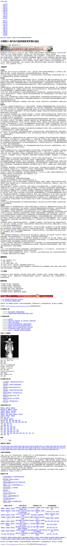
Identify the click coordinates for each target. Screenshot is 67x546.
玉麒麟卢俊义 (25, 507)
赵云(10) (27, 449)
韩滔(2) (52, 446)
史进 (25, 509)
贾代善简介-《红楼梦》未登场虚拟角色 (12, 384)
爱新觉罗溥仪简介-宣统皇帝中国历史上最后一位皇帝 (21, 313)
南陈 (14, 428)
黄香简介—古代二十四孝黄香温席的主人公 (13, 484)
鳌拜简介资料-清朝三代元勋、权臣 (11, 395)
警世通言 (57, 518)
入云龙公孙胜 (19, 514)
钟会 (13, 534)
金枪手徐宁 (24, 526)
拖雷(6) (24, 446)
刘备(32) (20, 449)
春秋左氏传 (56, 530)
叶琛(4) (57, 449)
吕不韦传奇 (33, 523)
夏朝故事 (10, 537)
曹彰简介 (13, 530)
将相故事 (33, 539)
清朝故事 (23, 539)
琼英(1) (58, 446)
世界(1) (5, 446)
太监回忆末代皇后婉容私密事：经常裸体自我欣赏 (20, 324)
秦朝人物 (5, 11)
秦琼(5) (52, 447)
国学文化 (60, 539)
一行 (18, 128)
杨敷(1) (24, 447)
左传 (52, 531)
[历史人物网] (4, 1)
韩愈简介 (32, 520)
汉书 (54, 511)
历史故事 (5, 35)
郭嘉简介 (3, 510)
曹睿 (11, 534)
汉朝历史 (15, 409)
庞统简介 (12, 523)
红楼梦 (51, 507)
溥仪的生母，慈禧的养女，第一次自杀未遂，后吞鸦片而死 (22, 320)
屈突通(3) (35, 447)
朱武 (24, 525)
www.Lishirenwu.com (13, 544)
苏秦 (34, 526)
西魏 (11, 430)
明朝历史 (8, 415)
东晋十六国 (12, 426)
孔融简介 (3, 530)
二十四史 (47, 511)
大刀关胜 (23, 510)
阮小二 (23, 522)
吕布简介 (3, 514)
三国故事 (41, 537)
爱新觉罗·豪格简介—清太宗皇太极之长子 (12, 392)
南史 (53, 527)
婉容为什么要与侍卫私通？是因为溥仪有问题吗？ (20, 325)
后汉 (14, 431)
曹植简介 (3, 521)
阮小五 (21, 525)
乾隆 (38, 111)
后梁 (5, 431)
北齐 (14, 430)
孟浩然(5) (62, 447)
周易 (52, 530)
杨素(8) (27, 447)
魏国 (22, 422)
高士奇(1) (12, 446)
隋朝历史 (3, 412)
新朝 (8, 423)
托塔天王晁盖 (19, 523)
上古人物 (5, 4)
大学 (53, 534)
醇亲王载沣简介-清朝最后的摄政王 (13, 300)
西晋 (5, 426)
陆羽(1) (2, 446)
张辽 (2, 534)
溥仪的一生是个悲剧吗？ (14, 322)
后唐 (8, 431)
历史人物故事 (49, 539)
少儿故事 (43, 539)
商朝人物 (5, 7)
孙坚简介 (8, 521)
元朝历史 (3, 415)
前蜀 (5, 433)
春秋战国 (5, 10)
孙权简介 (13, 508)
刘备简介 (8, 508)
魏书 (48, 524)
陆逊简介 (3, 523)
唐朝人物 (5, 22)
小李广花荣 (24, 517)
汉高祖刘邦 (41, 533)
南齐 (8, 428)
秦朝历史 (10, 409)
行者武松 (25, 514)
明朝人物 (5, 28)
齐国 (7, 420)
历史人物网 (3, 37)
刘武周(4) (48, 447)
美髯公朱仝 (18, 533)
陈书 (58, 521)
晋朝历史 (8, 411)
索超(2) (4, 447)
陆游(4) (4, 449)
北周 (17, 430)
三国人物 (5, 15)
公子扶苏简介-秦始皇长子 (9, 498)
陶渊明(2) (8, 449)
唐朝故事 (62, 537)
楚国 (19, 420)
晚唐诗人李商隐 (33, 517)
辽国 (7, 414)
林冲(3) (61, 446)
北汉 (33, 433)
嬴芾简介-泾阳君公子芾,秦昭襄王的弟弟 (12, 501)
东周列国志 (52, 514)
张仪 (31, 526)
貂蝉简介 (8, 523)
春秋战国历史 (4, 409)
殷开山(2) (39, 447)
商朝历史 (8, 408)
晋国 (13, 420)
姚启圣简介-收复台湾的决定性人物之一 (12, 387)
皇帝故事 (28, 539)
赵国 (19, 422)
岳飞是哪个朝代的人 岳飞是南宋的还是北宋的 (13, 476)
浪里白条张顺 (23, 512)
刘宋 (5, 428)
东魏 (8, 430)
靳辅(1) (20, 446)
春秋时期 (6, 419)
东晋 (8, 426)
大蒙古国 (20, 414)
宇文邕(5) (16, 447)
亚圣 (15, 228)
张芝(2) (58, 447)
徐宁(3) (44, 446)
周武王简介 (5, 490)
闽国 (20, 433)
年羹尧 (36, 533)
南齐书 (52, 521)
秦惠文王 (38, 523)
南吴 (11, 433)
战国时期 (11, 419)
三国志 (57, 511)
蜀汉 (8, 425)
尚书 (46, 530)
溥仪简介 (11, 319)
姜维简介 (3, 527)
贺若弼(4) (8, 447)
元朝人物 (5, 27)
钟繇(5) (55, 447)
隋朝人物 (5, 20)
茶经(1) (8, 446)
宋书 (49, 521)
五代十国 (5, 24)
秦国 (16, 420)
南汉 (27, 433)
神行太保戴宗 (19, 520)
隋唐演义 (47, 514)
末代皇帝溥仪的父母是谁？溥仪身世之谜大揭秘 (19, 328)
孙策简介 (8, 525)
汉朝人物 (5, 13)
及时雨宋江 (18, 507)
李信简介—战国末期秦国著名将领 (11, 495)
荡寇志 (55, 524)
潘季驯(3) (17, 446)
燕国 (16, 422)
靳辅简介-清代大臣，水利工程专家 (11, 398)
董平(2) (41, 446)
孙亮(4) (43, 449)
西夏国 (10, 414)
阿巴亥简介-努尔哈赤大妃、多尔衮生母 (14, 299)
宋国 (10, 420)
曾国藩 (32, 533)
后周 (17, 431)
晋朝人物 (5, 16)
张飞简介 (13, 514)
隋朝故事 (57, 537)
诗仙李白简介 (34, 514)
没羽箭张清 (24, 528)
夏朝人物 (5, 5)
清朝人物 (5, 30)
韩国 (26, 422)
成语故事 (38, 539)
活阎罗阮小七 (26, 523)
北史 (56, 527)
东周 (8, 417)
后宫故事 (55, 539)
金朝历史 (15, 414)
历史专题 (5, 33)
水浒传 (55, 507)
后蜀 (8, 433)
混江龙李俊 (25, 520)
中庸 (56, 534)
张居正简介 (33, 507)
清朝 (12, 189)
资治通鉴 (47, 518)
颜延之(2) (16, 449)
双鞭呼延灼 (18, 517)
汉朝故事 (36, 537)
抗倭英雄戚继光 (34, 530)
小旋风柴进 (18, 530)
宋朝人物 (5, 25)
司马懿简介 (3, 517)
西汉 (5, 423)
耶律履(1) (37, 446)
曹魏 (5, 425)
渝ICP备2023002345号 (42, 544)
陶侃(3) (12, 449)
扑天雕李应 (24, 530)
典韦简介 (13, 527)
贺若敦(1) (31, 447)
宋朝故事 (8, 539)
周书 (48, 527)
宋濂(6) (51, 449)
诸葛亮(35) (31, 449)
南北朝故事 (51, 537)
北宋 (8, 434)
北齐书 (51, 524)
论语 (48, 534)
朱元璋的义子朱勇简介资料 (9, 493)
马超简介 (8, 527)
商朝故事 (15, 537)
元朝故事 (13, 539)
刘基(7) (54, 449)
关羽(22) (24, 449)
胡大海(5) (47, 449)
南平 (30, 433)
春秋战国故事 (26, 537)
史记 (51, 511)
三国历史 (3, 411)
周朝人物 (5, 8)
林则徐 (37, 526)
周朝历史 (13, 408)
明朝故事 (18, 539)
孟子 (51, 534)
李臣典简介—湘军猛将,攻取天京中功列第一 (13, 390)
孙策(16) (36, 449)
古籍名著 (5, 31)
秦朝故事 (32, 537)
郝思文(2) (48, 446)
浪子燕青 (18, 510)
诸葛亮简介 (8, 510)
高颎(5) (12, 447)
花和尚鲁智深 (25, 533)
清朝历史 (13, 415)
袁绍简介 (8, 514)
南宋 (5, 434)
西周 (5, 417)
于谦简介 (38, 507)
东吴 (11, 425)
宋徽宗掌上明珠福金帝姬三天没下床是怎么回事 (14, 482)
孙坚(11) (40, 449)
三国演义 (47, 507)
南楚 (24, 433)
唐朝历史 (8, 412)
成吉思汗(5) (28, 446)
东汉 (11, 423)
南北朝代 (5, 18)
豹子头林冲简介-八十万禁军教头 (10, 487)
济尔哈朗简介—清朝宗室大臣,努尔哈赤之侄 (13, 381)
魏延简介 (8, 530)
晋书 (46, 521)
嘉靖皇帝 (39, 531)
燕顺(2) (55, 446)
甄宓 (5, 534)
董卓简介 (13, 521)
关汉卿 (39, 530)
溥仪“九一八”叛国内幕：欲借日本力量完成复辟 (19, 330)
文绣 (6, 52)
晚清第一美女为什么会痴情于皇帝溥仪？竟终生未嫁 (21, 327)
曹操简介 (3, 508)
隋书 (51, 527)
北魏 (5, 430)
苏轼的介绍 (37, 520)
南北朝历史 (13, 411)
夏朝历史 (3, 408)
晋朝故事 (46, 537)
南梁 (11, 428)
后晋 (11, 431)
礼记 (49, 530)
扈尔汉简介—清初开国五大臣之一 (11, 401)
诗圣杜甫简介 (41, 514)
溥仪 (39, 55)
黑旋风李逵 (18, 526)
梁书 (55, 521)
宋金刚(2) (44, 447)
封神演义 (52, 518)
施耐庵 (37, 534)
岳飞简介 (32, 510)
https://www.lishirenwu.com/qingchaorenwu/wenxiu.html (18, 306)
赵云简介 (9, 517)
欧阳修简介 (37, 510)
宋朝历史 (3, 414)
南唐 (14, 433)
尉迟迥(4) (20, 447)
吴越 (17, 433)
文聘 (8, 534)
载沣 (8, 81)
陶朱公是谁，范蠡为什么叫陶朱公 (11, 479)
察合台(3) (33, 446)
